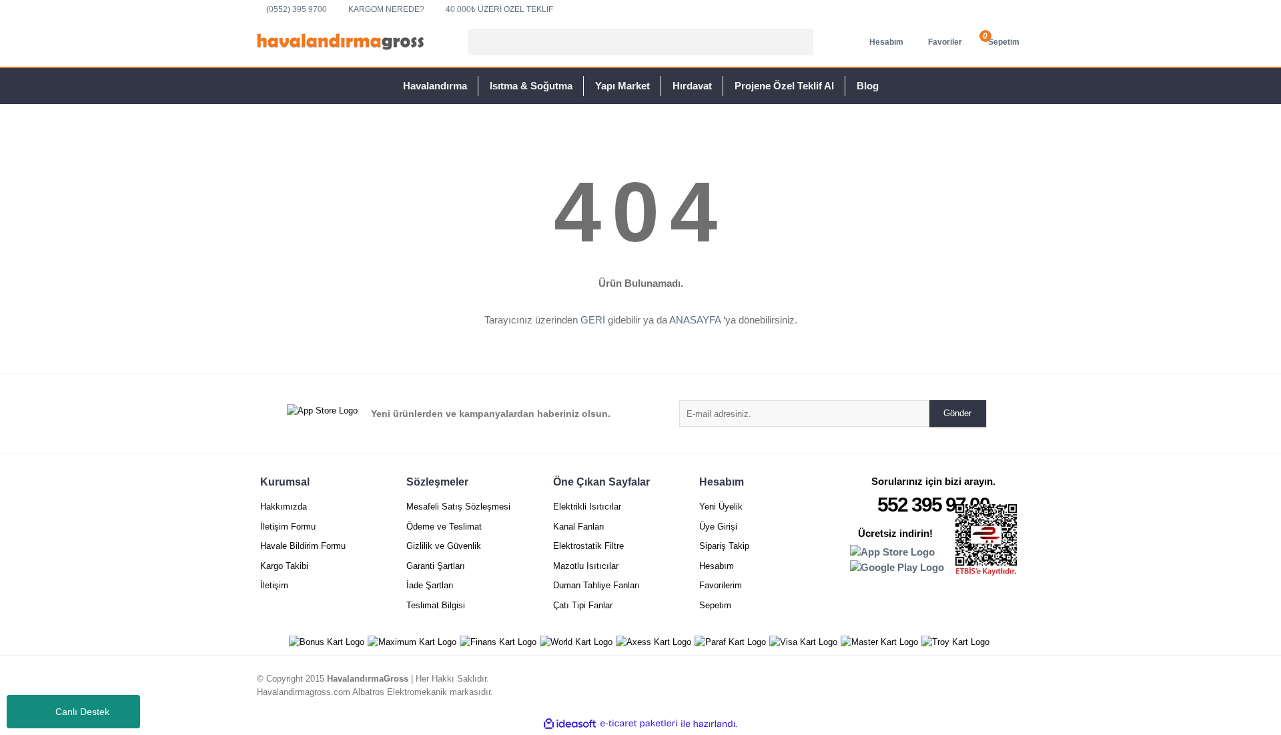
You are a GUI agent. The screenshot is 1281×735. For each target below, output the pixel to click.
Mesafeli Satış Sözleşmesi (458, 507)
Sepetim (715, 605)
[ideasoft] (569, 724)
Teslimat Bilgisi (435, 605)
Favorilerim (720, 585)
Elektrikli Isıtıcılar (587, 507)
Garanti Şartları (435, 566)
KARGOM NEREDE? (386, 9)
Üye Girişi (718, 527)
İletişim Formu (288, 527)
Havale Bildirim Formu (303, 546)
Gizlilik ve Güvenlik (443, 546)
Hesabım (716, 566)
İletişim (274, 585)
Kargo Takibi (284, 566)
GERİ (592, 319)
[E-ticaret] (639, 724)
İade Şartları (430, 585)
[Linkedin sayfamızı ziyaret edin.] (967, 687)
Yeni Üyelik (721, 507)
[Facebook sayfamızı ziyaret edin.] (1012, 687)
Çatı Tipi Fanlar (582, 605)
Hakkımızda (283, 507)
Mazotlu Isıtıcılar (585, 566)
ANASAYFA (695, 319)
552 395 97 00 (933, 505)
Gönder (957, 413)
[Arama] (801, 42)
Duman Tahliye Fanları (596, 585)
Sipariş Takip (724, 546)
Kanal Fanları (578, 527)
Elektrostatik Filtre (588, 546)
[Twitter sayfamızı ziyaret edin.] (990, 687)
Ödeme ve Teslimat (444, 527)
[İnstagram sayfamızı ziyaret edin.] (944, 687)
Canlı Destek (82, 711)
